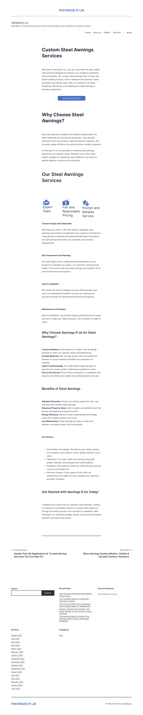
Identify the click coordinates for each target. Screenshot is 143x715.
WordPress (126, 704)
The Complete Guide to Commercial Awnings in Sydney (74, 600)
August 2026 (16, 635)
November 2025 (18, 662)
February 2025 (17, 682)
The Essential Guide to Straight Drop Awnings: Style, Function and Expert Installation (74, 618)
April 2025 (15, 679)
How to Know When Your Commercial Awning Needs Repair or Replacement (74, 605)
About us (97, 32)
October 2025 (17, 665)
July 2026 (15, 639)
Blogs (129, 32)
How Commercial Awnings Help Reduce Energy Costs (75, 595)
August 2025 (16, 672)
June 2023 (15, 689)
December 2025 (17, 659)
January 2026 (17, 655)
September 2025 (18, 669)
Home (87, 32)
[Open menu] (123, 32)
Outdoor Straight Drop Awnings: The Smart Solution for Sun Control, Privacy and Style (75, 611)
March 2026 (16, 649)
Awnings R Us (19, 22)
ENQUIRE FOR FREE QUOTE (71, 98)
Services (117, 32)
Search (14, 589)
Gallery (107, 32)
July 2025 (15, 675)
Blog (61, 635)
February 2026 (17, 652)
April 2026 (15, 645)
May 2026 (15, 642)
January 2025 (17, 685)
